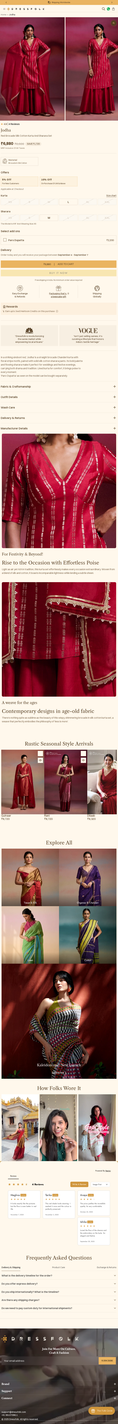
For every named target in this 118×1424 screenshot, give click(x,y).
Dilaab (91, 815)
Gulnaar (6, 815)
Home (3, 14)
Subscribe (107, 1361)
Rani (47, 815)
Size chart (111, 195)
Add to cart (58, 264)
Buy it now (58, 273)
